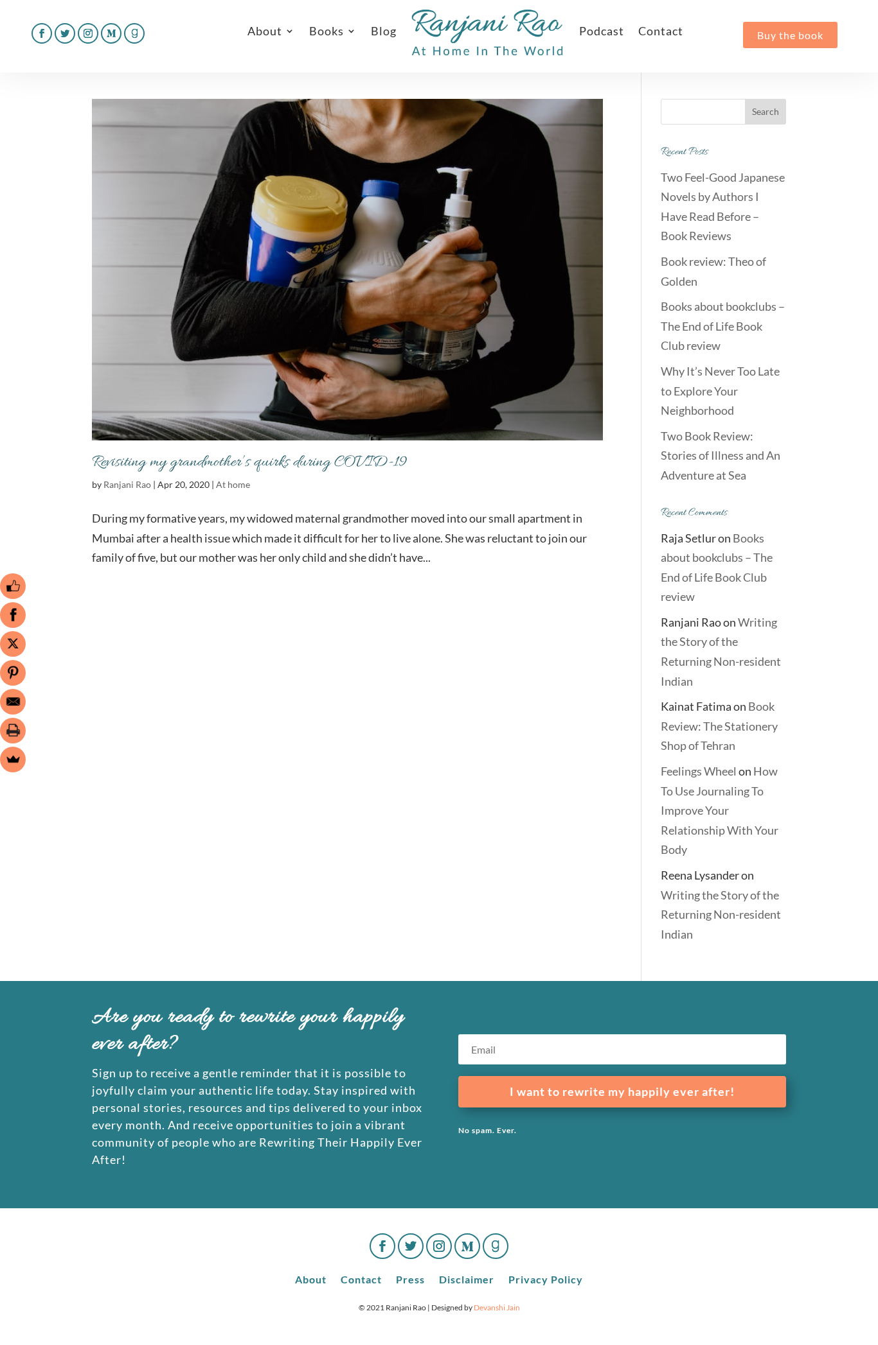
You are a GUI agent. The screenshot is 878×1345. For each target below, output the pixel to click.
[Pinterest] (13, 673)
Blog (384, 31)
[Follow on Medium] (111, 33)
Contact (660, 31)
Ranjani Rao (127, 484)
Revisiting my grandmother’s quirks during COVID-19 (249, 462)
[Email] (13, 702)
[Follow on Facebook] (41, 33)
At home (233, 484)
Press (410, 1278)
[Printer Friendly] (13, 730)
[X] (13, 644)
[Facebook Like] (13, 586)
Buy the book (790, 35)
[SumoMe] (13, 759)
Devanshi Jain (497, 1307)
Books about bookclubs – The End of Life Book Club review (723, 325)
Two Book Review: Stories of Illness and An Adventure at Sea (720, 455)
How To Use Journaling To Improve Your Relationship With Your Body (719, 810)
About (264, 31)
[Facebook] (13, 615)
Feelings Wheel (699, 771)
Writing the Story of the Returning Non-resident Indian (721, 914)
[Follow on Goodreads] (134, 33)
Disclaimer (466, 1278)
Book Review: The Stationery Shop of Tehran (719, 725)
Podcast (601, 31)
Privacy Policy (545, 1278)
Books (326, 31)
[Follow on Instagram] (88, 33)
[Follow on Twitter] (65, 33)
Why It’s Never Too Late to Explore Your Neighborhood (720, 390)
